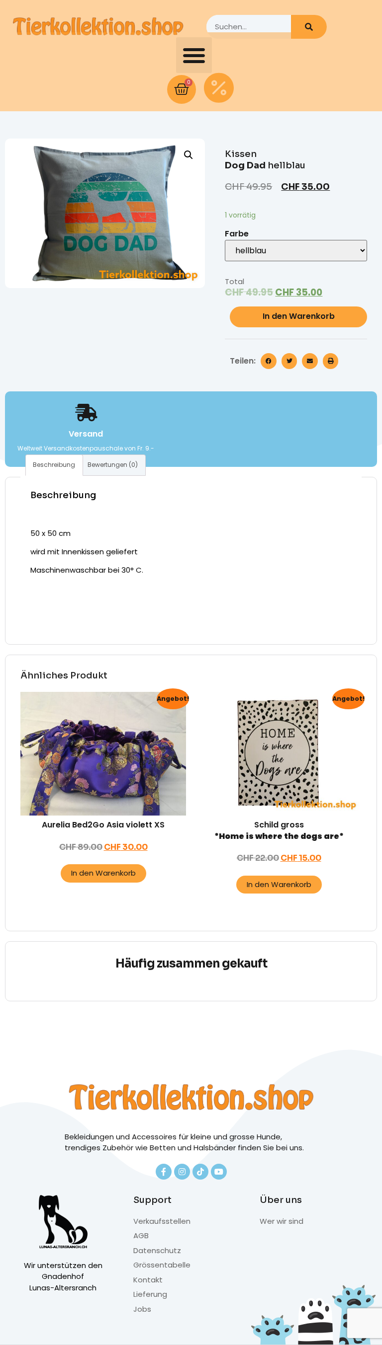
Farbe (237, 233)
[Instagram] (182, 1172)
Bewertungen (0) (113, 464)
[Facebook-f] (164, 1172)
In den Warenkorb (299, 316)
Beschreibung (54, 464)
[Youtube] (219, 1172)
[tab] (54, 465)
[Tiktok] (200, 1172)
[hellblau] (296, 250)
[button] (194, 55)
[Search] (309, 27)
